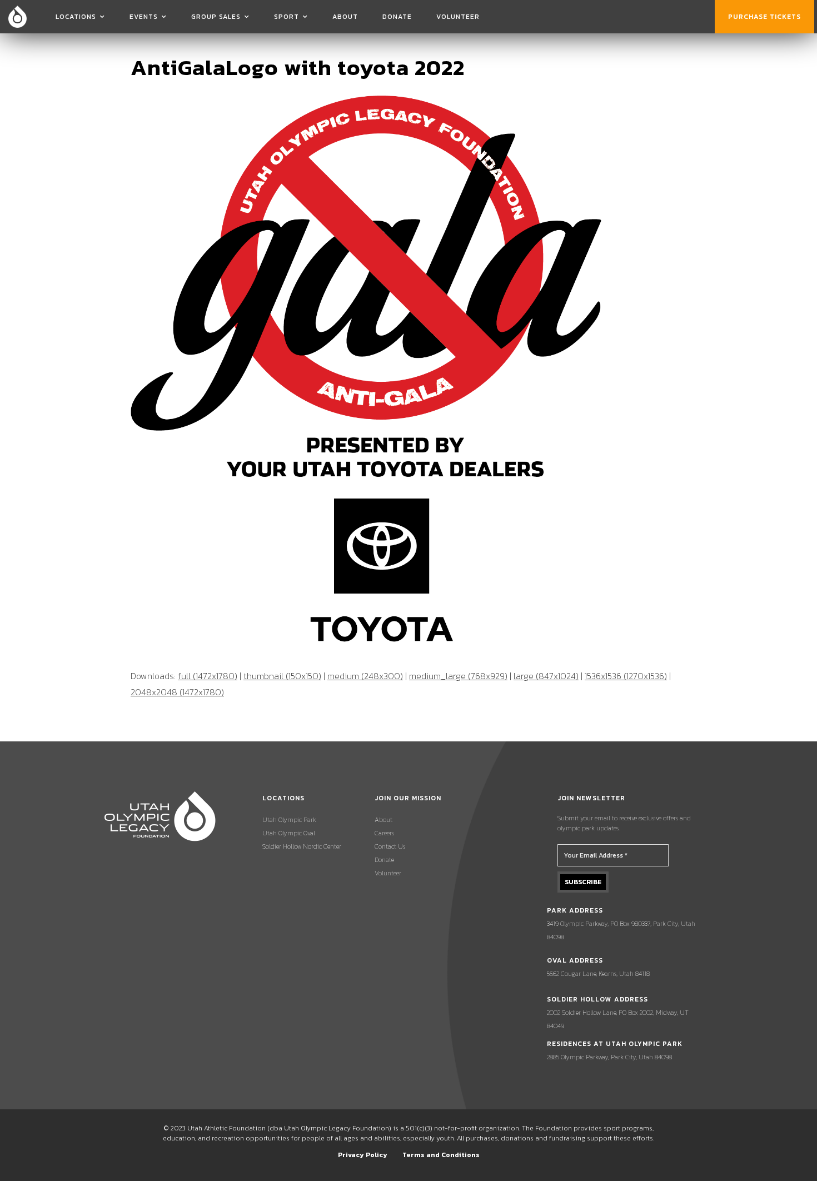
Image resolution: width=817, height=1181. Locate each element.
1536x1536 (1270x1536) (626, 675)
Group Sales (216, 17)
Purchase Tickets (764, 17)
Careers (384, 833)
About (345, 17)
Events (143, 17)
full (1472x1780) (207, 675)
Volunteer (458, 17)
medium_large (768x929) (458, 675)
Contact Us (390, 846)
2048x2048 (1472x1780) (177, 692)
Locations (76, 17)
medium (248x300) (365, 675)
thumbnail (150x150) (282, 675)
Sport (286, 17)
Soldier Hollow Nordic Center (301, 846)
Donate (397, 17)
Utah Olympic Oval (288, 833)
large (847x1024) (546, 675)
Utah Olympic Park (289, 820)
